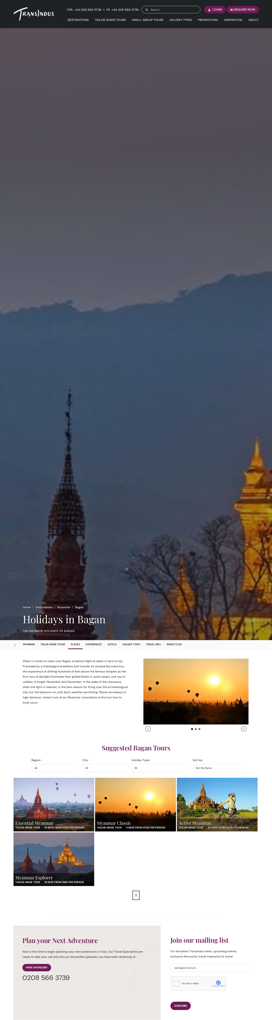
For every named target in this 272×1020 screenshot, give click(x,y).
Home (27, 607)
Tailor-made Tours (53, 644)
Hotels (112, 644)
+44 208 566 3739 (87, 9)
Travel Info (153, 644)
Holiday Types (131, 644)
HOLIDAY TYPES (181, 20)
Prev (148, 729)
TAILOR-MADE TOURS (110, 20)
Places (75, 644)
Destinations (44, 607)
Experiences (94, 644)
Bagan (79, 607)
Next (244, 729)
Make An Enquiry (36, 967)
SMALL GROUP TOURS (148, 20)
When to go (174, 644)
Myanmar (63, 607)
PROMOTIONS (208, 20)
